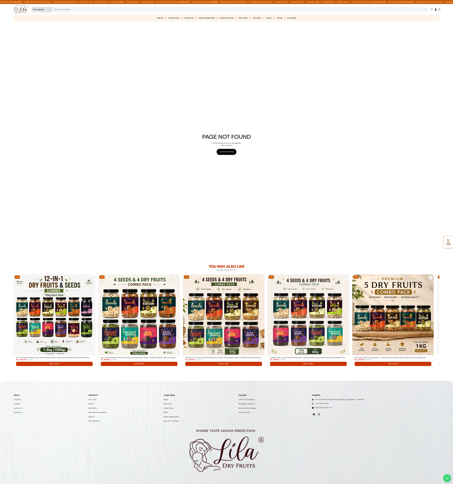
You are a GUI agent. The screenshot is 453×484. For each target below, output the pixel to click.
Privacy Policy (244, 412)
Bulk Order (168, 404)
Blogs (166, 399)
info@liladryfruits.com (323, 407)
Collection (18, 412)
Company (17, 399)
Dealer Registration (171, 417)
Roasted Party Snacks (98, 412)
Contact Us (18, 408)
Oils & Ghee (243, 18)
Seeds (91, 404)
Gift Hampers (94, 421)
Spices (269, 18)
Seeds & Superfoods (207, 18)
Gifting (279, 18)
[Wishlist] (432, 9)
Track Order (168, 408)
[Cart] (439, 9)
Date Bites (257, 18)
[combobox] (238, 9)
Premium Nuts (173, 18)
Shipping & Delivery (247, 404)
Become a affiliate (171, 421)
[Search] (425, 9)
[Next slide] (365, 320)
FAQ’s (166, 412)
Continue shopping (226, 152)
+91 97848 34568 (322, 403)
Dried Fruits (189, 18)
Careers (17, 404)
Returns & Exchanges (247, 408)
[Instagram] (318, 414)
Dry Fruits (93, 399)
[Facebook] (313, 414)
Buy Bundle (291, 18)
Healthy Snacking (226, 18)
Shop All (160, 18)
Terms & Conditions (247, 399)
